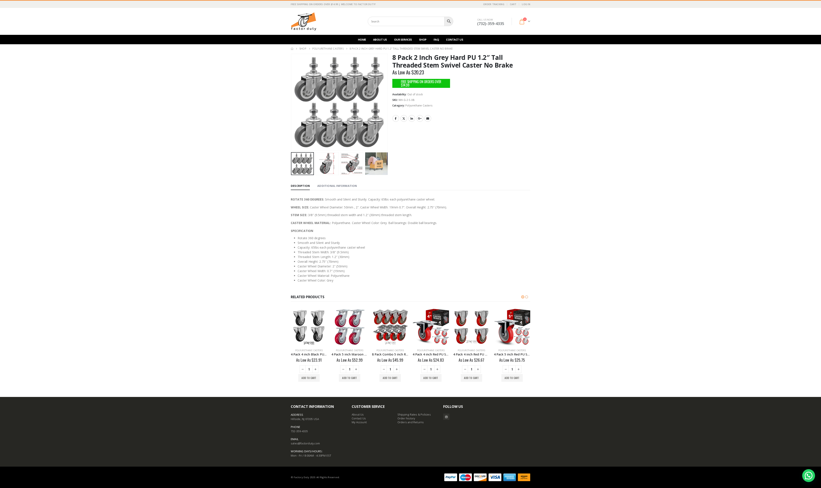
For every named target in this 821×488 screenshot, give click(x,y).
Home (362, 39)
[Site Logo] (303, 21)
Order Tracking (493, 4)
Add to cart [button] (308, 378)
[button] (292, 102)
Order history (406, 418)
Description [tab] (300, 186)
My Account (359, 422)
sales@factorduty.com (305, 443)
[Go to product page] (309, 327)
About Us (380, 39)
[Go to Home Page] (292, 48)
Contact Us (454, 39)
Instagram (446, 417)
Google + (419, 118)
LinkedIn (411, 118)
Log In (526, 4)
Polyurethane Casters (419, 105)
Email (427, 118)
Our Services (403, 39)
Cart (513, 4)
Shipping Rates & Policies (414, 414)
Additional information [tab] (337, 186)
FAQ (436, 39)
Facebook (395, 118)
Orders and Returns (410, 422)
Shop (423, 39)
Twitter (403, 118)
